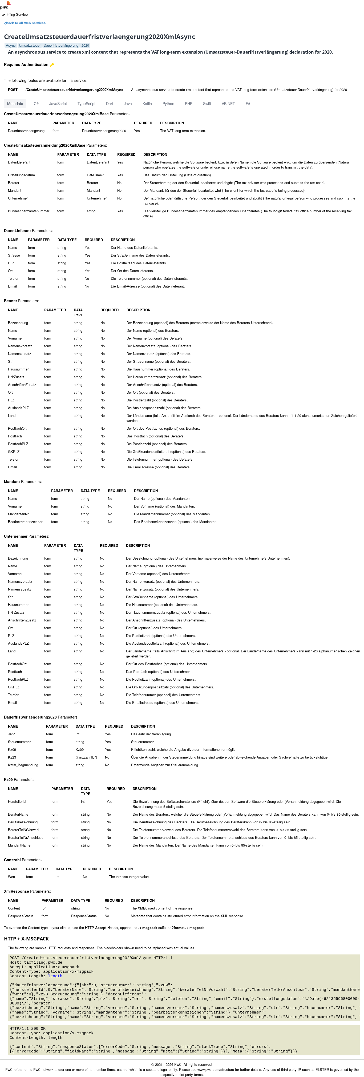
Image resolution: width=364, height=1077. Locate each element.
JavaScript (58, 103)
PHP (188, 103)
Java (128, 103)
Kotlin (147, 103)
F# (248, 103)
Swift (207, 103)
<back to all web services (25, 22)
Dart (109, 103)
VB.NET (228, 103)
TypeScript (86, 103)
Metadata (15, 103)
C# (36, 103)
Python (168, 103)
